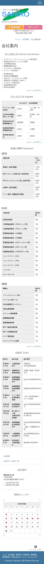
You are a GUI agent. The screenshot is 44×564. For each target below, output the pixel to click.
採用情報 (26, 554)
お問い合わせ (16, 557)
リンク (24, 557)
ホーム (17, 39)
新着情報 (33, 554)
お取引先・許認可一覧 (11, 461)
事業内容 (19, 554)
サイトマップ (32, 557)
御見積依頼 (6, 557)
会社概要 (6, 456)
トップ (4, 554)
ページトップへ (35, 550)
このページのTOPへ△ (34, 90)
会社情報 (25, 39)
